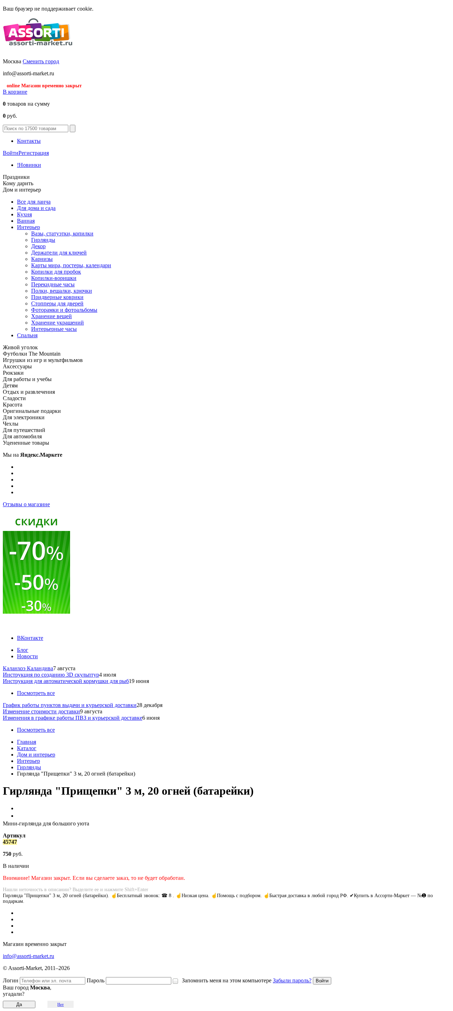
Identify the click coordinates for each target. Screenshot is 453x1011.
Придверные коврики (57, 297)
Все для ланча (34, 202)
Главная (26, 742)
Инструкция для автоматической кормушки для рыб (66, 681)
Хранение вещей (51, 316)
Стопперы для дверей (57, 303)
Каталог (26, 748)
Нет (60, 1004)
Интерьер (28, 227)
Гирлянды (43, 240)
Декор (38, 246)
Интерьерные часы (54, 329)
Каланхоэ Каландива (28, 668)
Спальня (27, 335)
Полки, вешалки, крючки (61, 291)
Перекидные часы (53, 284)
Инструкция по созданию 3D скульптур (51, 675)
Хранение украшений (57, 323)
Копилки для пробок (56, 272)
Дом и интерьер (36, 755)
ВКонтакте (30, 638)
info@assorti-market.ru (28, 956)
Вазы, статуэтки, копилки (62, 233)
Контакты (29, 141)
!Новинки (29, 165)
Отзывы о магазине (26, 504)
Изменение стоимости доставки (41, 711)
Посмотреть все (36, 693)
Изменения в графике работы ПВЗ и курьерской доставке (72, 718)
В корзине (15, 92)
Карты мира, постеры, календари (71, 265)
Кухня (24, 214)
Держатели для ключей (59, 253)
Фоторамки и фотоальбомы (64, 310)
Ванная (26, 221)
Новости (27, 656)
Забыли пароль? (292, 980)
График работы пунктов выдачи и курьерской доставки (70, 705)
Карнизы (42, 259)
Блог (22, 650)
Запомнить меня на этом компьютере (226, 980)
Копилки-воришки (53, 278)
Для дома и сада (36, 208)
